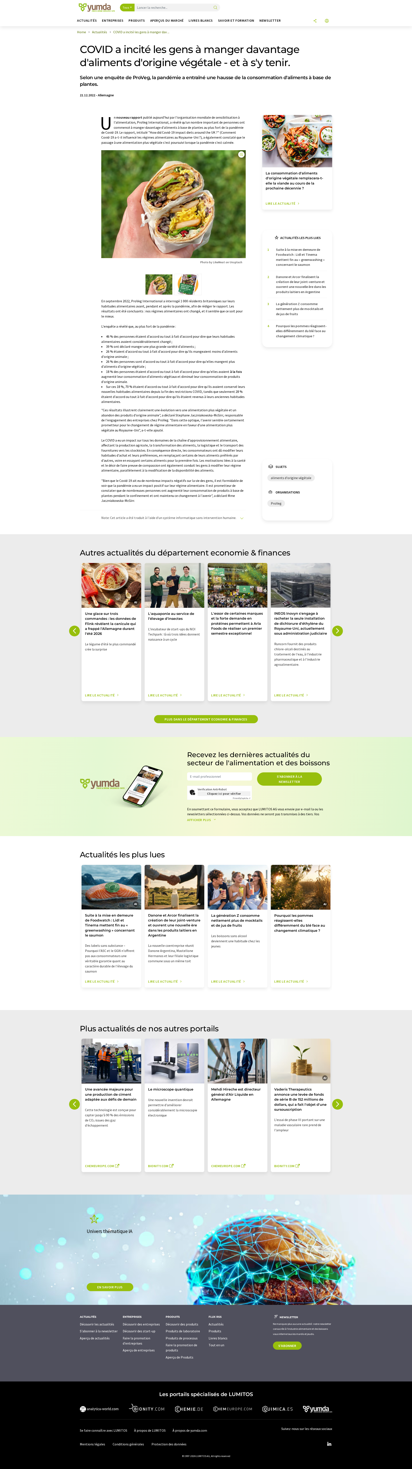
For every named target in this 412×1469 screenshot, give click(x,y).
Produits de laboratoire (183, 1331)
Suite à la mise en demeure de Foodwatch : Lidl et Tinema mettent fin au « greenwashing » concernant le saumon (300, 257)
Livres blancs (218, 1338)
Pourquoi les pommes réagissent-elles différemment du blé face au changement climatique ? (301, 331)
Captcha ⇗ (241, 798)
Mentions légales (92, 1444)
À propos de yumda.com (190, 1430)
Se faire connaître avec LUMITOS (103, 1430)
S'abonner (287, 1345)
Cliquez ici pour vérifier (224, 794)
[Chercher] (215, 7)
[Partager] (315, 21)
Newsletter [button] (270, 20)
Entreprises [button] (112, 20)
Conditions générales (128, 1444)
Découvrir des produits (182, 1324)
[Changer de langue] (327, 21)
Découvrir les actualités (97, 1324)
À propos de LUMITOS (150, 1430)
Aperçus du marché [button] (167, 20)
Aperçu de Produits (179, 1357)
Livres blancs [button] (201, 20)
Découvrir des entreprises (141, 1324)
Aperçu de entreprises (139, 1350)
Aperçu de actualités (95, 1338)
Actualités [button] (87, 20)
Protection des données (168, 1444)
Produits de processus (182, 1338)
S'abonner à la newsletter (289, 779)
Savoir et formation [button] (236, 20)
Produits (215, 1331)
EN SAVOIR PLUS (110, 1287)
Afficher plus (199, 820)
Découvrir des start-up (139, 1331)
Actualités (216, 1324)
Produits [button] (137, 20)
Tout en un (216, 1345)
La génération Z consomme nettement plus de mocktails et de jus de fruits (299, 309)
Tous (126, 7)
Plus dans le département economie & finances (206, 719)
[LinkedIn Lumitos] (329, 1444)
